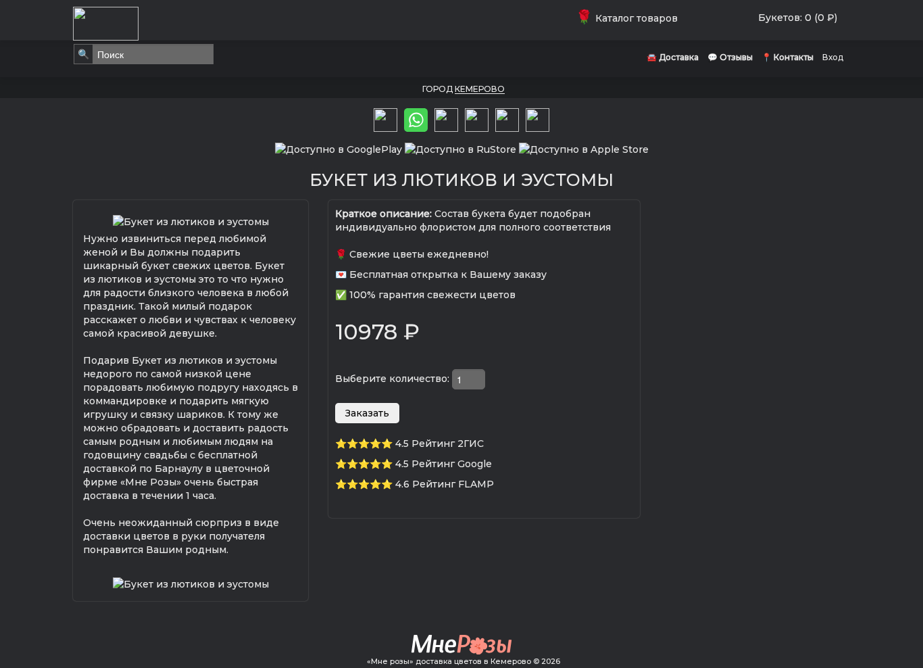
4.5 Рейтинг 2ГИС (439, 443)
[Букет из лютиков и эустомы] (191, 220)
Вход (832, 57)
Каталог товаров (629, 18)
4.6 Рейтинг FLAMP (444, 484)
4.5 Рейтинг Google (443, 464)
